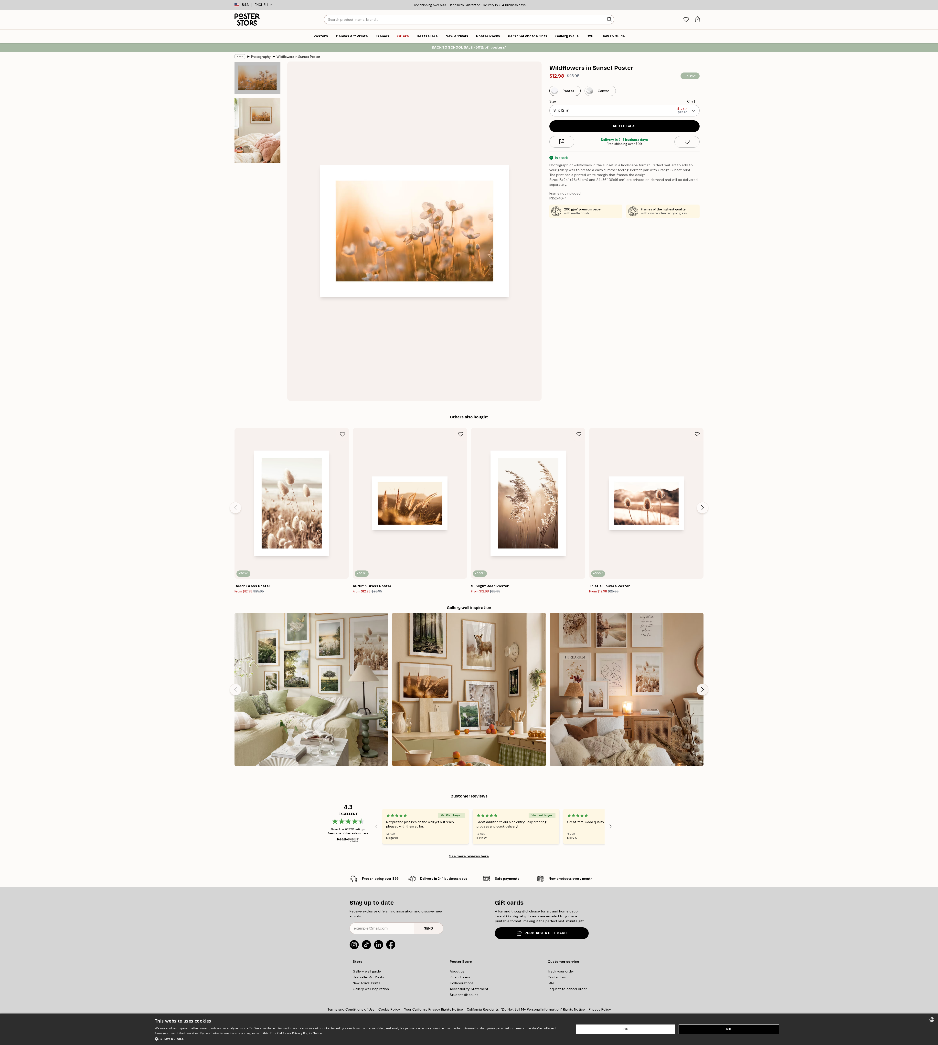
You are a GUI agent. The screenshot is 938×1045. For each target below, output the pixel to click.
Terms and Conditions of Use (350, 1009)
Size (552, 101)
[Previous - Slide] (235, 508)
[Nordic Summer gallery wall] (311, 689)
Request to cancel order (567, 989)
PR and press (460, 977)
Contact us (557, 977)
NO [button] (728, 1029)
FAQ (551, 983)
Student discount (464, 995)
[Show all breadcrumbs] (239, 56)
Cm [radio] (690, 101)
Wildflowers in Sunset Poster (298, 57)
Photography (261, 57)
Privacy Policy (600, 1009)
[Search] (609, 19)
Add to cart (624, 126)
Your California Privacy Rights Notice (433, 1009)
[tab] (686, 19)
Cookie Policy (389, 1009)
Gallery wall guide (367, 971)
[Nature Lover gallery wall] (469, 689)
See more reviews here (469, 856)
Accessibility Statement (469, 989)
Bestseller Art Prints (368, 977)
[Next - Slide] (702, 508)
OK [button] (625, 1029)
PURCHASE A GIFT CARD (545, 933)
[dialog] (469, 1029)
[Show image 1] (257, 78)
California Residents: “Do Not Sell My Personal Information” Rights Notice (526, 1009)
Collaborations (461, 983)
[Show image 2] (257, 130)
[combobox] (931, 1019)
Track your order (561, 971)
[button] (358, 1038)
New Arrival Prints (366, 983)
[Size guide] (562, 142)
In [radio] (698, 101)
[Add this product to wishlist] (687, 142)
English (261, 5)
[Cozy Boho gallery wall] (627, 689)
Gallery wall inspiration (371, 989)
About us (457, 971)
